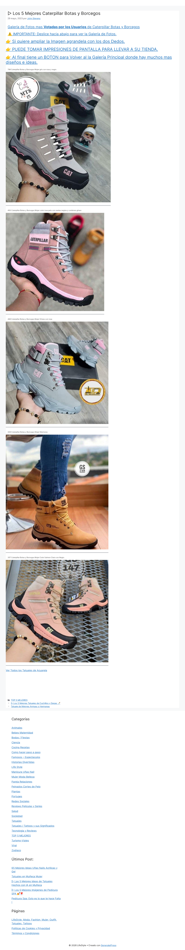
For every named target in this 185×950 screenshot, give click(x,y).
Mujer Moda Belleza (23, 776)
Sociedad (17, 816)
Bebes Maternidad (22, 732)
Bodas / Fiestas (21, 737)
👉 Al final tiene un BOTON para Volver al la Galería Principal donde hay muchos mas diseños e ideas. (89, 60)
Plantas (16, 791)
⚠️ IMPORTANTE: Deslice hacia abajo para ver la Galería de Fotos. (62, 34)
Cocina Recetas (21, 747)
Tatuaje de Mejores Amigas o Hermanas (30, 706)
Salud (15, 811)
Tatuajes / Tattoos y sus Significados (33, 825)
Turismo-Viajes (20, 840)
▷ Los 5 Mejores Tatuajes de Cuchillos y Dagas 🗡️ (35, 703)
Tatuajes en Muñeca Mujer (27, 876)
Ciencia (16, 742)
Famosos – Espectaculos (26, 757)
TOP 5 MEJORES (19, 700)
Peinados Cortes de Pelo (26, 786)
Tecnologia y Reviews (24, 830)
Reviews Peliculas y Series (27, 806)
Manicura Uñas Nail (23, 771)
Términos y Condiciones (25, 933)
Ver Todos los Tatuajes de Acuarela (26, 670)
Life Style (17, 767)
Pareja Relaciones (22, 781)
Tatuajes (17, 820)
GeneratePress (108, 945)
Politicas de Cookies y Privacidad (31, 928)
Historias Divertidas (23, 762)
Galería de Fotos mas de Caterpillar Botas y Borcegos (74, 27)
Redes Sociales (20, 801)
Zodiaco (16, 850)
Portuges (17, 796)
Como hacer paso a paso (26, 752)
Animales (17, 727)
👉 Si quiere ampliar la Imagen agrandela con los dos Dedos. (65, 41)
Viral (14, 845)
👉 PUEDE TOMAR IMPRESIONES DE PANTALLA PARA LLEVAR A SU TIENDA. (82, 49)
